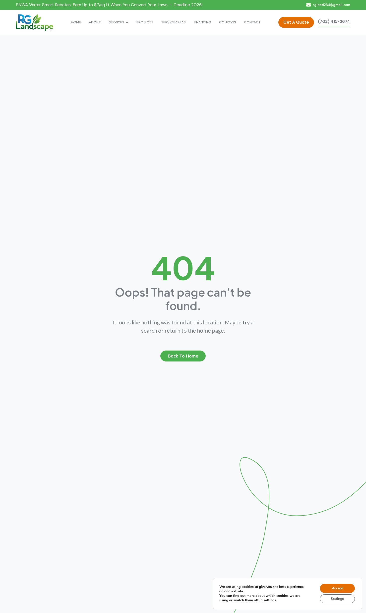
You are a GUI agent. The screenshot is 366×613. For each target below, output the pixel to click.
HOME (76, 22)
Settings (337, 598)
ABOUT (95, 22)
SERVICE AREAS (173, 22)
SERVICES (116, 22)
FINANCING (202, 22)
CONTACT (252, 22)
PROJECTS (144, 22)
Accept (337, 588)
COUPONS (227, 22)
